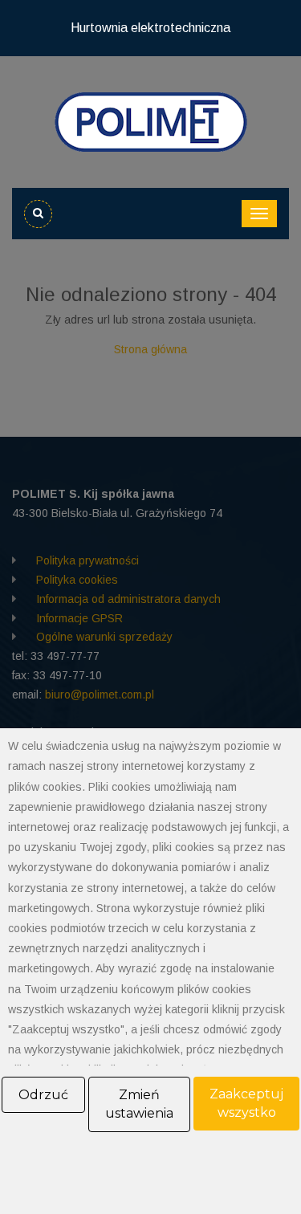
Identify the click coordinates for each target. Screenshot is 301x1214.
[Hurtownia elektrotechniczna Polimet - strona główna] (151, 121)
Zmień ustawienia (139, 1104)
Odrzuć (43, 1094)
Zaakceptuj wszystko (246, 1103)
